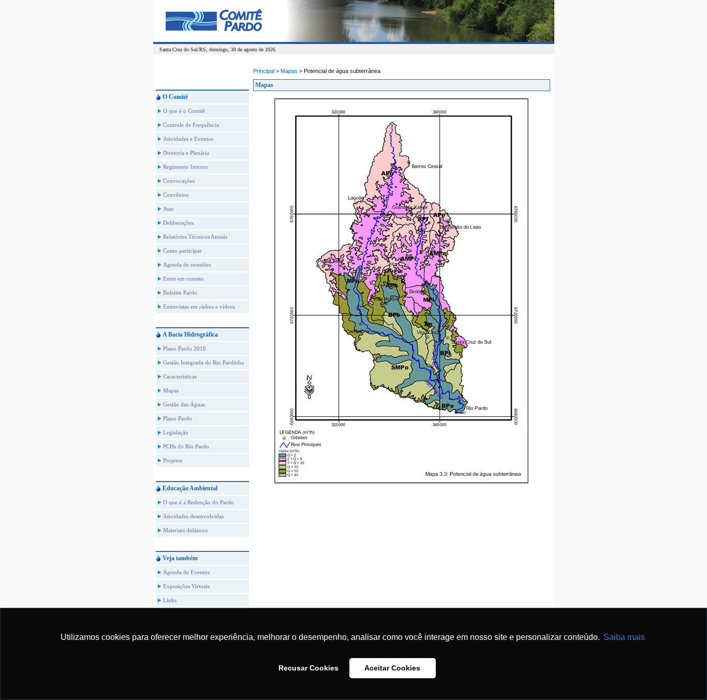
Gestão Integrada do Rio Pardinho (203, 362)
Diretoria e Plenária (186, 153)
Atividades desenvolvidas (193, 516)
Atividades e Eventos (188, 139)
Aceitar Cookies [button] (392, 668)
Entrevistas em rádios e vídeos (199, 306)
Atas (168, 209)
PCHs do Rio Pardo (186, 446)
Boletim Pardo (180, 292)
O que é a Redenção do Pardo (198, 502)
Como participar (182, 250)
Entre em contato (183, 278)
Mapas (171, 390)
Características (180, 376)
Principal (263, 71)
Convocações (179, 181)
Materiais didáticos (185, 530)
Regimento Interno (185, 167)
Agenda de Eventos (186, 572)
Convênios (175, 195)
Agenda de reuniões (187, 264)
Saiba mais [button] (624, 637)
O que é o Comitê (184, 111)
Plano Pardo (177, 418)
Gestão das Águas (184, 404)
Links (169, 600)
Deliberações (178, 223)
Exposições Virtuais (186, 586)
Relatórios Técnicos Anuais (195, 237)
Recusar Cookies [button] (308, 668)
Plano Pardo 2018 (184, 348)
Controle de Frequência (191, 125)
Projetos (172, 460)
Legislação (175, 432)
